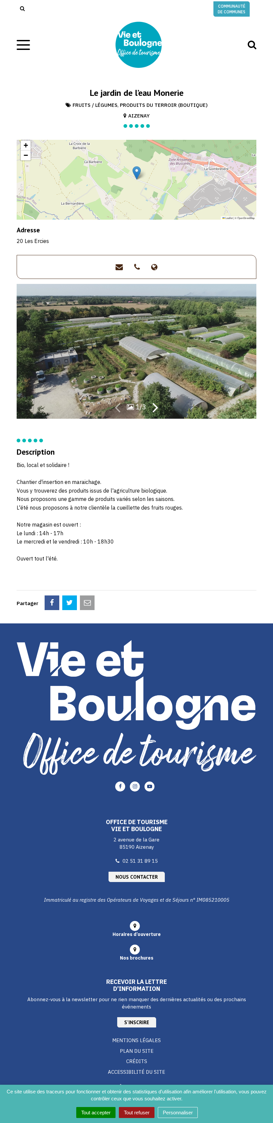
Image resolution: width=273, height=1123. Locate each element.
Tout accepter (96, 1112)
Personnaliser (178, 1112)
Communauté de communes (231, 9)
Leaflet (229, 218)
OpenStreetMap (246, 218)
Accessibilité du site (136, 1072)
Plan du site (136, 1051)
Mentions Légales (136, 1040)
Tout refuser (136, 1112)
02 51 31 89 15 (140, 861)
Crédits (136, 1061)
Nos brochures (136, 958)
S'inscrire (136, 1022)
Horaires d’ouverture (137, 934)
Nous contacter (137, 877)
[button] (137, 173)
